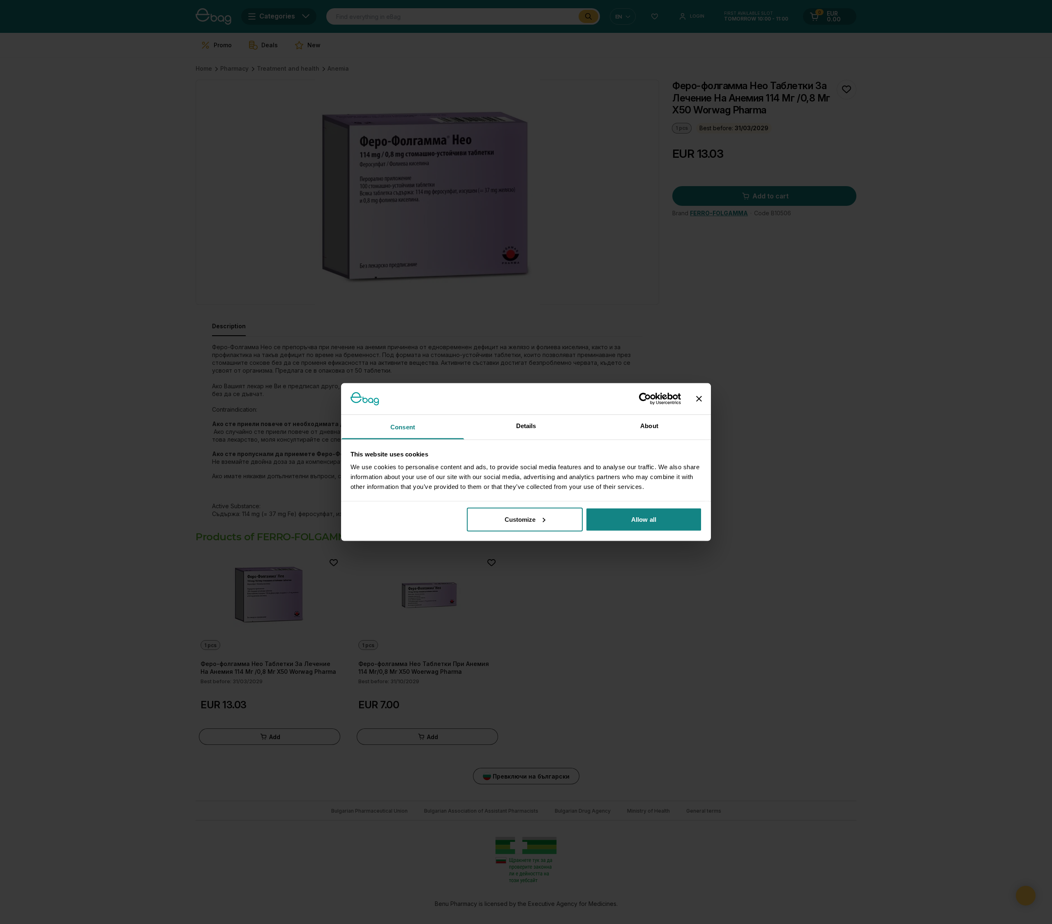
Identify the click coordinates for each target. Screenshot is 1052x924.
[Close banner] (699, 398)
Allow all (643, 519)
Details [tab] (526, 425)
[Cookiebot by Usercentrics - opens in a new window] (645, 398)
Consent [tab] (402, 427)
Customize (520, 519)
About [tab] (649, 425)
